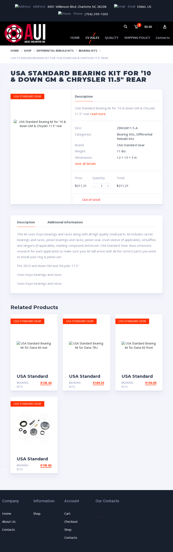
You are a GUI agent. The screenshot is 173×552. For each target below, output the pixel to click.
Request (44, 383)
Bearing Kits (88, 50)
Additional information (65, 222)
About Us (9, 521)
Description (26, 222)
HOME (75, 37)
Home (15, 50)
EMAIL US (144, 6)
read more (98, 114)
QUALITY (111, 37)
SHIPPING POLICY (137, 37)
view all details (85, 163)
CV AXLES (92, 37)
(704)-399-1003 (96, 14)
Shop (27, 50)
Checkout (71, 521)
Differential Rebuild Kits (55, 50)
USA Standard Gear (131, 145)
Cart (67, 513)
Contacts (163, 37)
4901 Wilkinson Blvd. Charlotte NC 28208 (77, 6)
